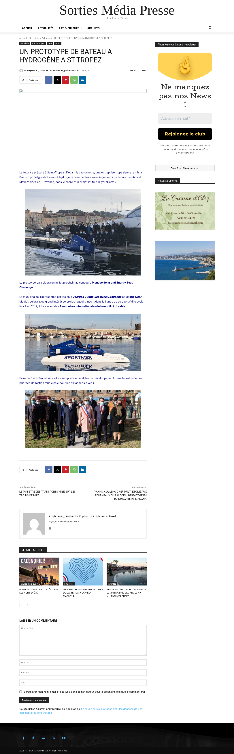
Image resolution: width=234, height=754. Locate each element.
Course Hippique (28, 584)
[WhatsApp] (74, 80)
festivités (112, 584)
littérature (34, 38)
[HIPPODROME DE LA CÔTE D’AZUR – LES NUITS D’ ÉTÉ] (39, 571)
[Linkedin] (82, 80)
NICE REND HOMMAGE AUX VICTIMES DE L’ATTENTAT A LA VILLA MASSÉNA (83, 592)
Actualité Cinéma (168, 180)
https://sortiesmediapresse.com (64, 521)
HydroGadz (106, 182)
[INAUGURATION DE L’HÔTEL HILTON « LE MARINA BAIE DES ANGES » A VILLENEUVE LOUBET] (127, 571)
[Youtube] (64, 738)
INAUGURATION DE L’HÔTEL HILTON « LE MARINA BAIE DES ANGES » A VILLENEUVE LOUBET (126, 592)
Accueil (27, 28)
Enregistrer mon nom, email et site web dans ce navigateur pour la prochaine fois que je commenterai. (85, 691)
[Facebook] (48, 80)
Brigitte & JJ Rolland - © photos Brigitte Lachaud (53, 70)
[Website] (50, 528)
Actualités (46, 28)
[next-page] (27, 605)
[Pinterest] (65, 80)
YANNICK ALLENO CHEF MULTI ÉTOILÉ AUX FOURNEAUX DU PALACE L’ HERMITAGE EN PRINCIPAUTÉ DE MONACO (120, 495)
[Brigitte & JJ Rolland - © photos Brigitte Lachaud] (21, 70)
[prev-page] (21, 605)
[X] (57, 80)
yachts (57, 43)
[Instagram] (33, 738)
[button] (210, 28)
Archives (93, 28)
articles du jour (38, 43)
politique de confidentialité (179, 149)
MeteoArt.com (191, 168)
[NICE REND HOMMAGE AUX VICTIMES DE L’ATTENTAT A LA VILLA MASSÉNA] (83, 571)
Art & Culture (69, 28)
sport (50, 43)
